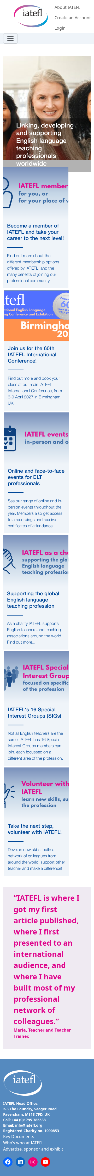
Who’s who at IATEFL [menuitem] (23, 1143)
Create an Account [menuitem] (73, 18)
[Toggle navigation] (10, 38)
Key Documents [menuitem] (18, 1136)
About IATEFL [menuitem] (67, 7)
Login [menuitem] (60, 28)
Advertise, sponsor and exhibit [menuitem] (33, 1149)
